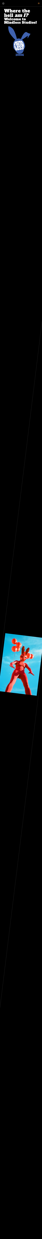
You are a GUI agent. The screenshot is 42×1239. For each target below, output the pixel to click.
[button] (38, 3)
